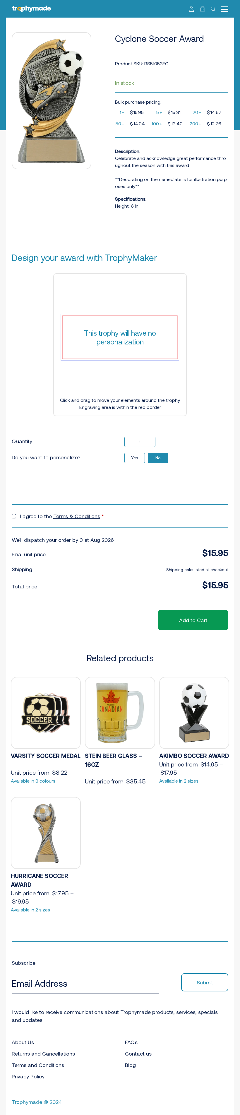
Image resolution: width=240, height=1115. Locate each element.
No (158, 457)
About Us (23, 1042)
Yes (134, 457)
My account (191, 9)
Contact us (138, 1053)
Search (214, 9)
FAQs (131, 1042)
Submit (205, 982)
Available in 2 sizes (178, 780)
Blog (130, 1065)
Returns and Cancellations (43, 1053)
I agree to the (62, 516)
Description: (127, 151)
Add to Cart (193, 620)
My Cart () (202, 9)
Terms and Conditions (38, 1065)
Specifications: (130, 199)
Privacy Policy (28, 1076)
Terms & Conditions (76, 516)
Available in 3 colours (33, 780)
